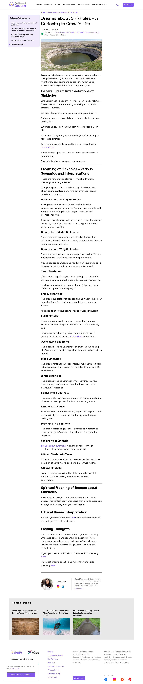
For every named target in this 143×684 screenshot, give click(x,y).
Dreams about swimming (53, 445)
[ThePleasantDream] (17, 4)
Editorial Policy (54, 673)
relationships (47, 147)
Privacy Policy (54, 670)
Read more (79, 589)
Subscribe (128, 5)
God (73, 517)
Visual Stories (84, 4)
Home (43, 12)
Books (57, 4)
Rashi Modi (61, 582)
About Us (52, 662)
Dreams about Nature (69, 12)
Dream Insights (69, 4)
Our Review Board (99, 4)
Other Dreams (53, 12)
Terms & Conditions (56, 666)
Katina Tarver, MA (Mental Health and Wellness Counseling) (77, 33)
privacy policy (15, 668)
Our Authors (53, 659)
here (43, 556)
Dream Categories (43, 4)
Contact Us (52, 677)
